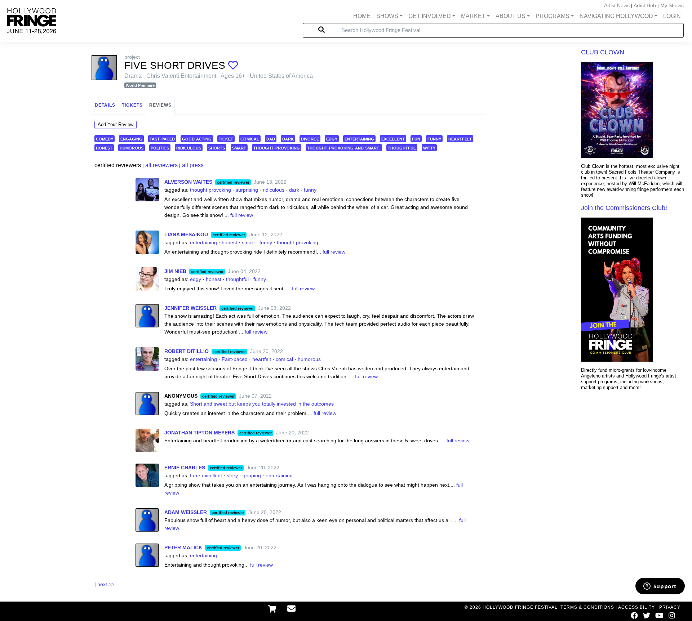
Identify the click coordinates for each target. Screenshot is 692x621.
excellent (393, 138)
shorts (216, 147)
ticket (226, 138)
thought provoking (210, 190)
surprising (247, 190)
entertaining (359, 138)
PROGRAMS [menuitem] (552, 16)
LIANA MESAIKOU (186, 234)
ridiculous (188, 147)
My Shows (672, 5)
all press (193, 165)
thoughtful (402, 147)
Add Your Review (115, 124)
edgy (331, 138)
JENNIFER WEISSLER (190, 308)
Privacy (669, 607)
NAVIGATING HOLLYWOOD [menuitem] (616, 16)
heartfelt (460, 138)
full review (241, 215)
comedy (104, 138)
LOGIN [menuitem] (672, 16)
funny (434, 138)
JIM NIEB (175, 271)
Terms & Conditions (587, 607)
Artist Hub (645, 5)
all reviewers (161, 165)
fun (416, 138)
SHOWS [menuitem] (387, 16)
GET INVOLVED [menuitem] (429, 16)
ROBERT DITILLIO (186, 351)
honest (104, 147)
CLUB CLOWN (602, 52)
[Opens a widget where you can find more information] (660, 587)
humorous (131, 147)
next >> (105, 584)
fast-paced (162, 138)
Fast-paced (235, 359)
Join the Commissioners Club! (624, 207)
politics (160, 147)
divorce (310, 138)
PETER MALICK (183, 547)
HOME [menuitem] (362, 16)
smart (239, 147)
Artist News (617, 5)
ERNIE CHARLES (184, 467)
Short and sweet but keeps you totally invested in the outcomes (262, 404)
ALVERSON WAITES (188, 182)
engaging (131, 138)
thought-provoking (276, 147)
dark (288, 138)
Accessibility (636, 607)
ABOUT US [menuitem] (510, 16)
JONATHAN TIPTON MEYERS (199, 432)
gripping (252, 475)
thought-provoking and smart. (344, 147)
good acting (197, 138)
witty (429, 147)
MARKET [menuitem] (473, 16)
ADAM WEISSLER (185, 512)
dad (270, 138)
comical (249, 138)
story (232, 475)
